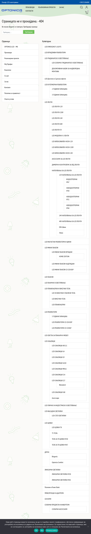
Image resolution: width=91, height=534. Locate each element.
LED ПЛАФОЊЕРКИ (58, 304)
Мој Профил (8, 64)
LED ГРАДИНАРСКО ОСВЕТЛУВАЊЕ (57, 58)
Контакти (29, 11)
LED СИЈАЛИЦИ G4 (58, 351)
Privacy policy (52, 530)
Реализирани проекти (46, 7)
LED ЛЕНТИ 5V (57, 130)
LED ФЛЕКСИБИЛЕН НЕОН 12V (62, 141)
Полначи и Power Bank (52, 487)
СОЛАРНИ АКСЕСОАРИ (59, 509)
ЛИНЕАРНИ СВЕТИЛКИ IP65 (61, 480)
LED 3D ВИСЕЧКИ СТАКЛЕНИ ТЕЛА (63, 293)
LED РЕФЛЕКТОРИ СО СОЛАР (61, 328)
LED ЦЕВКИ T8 (57, 427)
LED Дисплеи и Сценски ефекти (55, 79)
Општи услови (9, 99)
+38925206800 (84, 2)
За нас (61, 7)
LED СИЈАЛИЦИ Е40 (58, 392)
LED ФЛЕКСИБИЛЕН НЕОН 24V (62, 153)
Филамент (62, 385)
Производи (30, 7)
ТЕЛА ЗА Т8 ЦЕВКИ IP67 (60, 445)
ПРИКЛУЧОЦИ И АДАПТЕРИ (54, 493)
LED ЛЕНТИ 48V (57, 124)
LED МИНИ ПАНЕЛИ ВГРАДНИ (62, 252)
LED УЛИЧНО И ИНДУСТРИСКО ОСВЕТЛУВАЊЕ (61, 405)
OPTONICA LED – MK (11, 46)
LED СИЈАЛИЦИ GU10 (59, 363)
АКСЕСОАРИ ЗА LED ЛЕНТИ (61, 159)
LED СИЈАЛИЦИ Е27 (58, 380)
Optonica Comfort (57, 462)
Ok (36, 530)
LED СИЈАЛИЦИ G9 (58, 357)
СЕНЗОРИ (48, 499)
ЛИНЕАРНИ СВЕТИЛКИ (52, 469)
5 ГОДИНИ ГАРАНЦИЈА (59, 316)
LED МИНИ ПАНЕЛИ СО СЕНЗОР (62, 269)
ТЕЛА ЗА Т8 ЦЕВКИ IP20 (60, 439)
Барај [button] (81, 7)
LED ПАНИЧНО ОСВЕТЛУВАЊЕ (55, 283)
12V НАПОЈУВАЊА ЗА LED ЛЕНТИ (70, 175)
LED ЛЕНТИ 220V (57, 112)
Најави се (86, 7)
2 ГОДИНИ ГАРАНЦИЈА (59, 89)
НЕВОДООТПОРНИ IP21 (72, 198)
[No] (88, 526)
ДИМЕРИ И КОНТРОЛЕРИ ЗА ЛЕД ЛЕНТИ (66, 164)
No (42, 530)
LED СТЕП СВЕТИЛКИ (59, 415)
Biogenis (54, 456)
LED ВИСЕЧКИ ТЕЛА (58, 299)
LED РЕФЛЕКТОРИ (51, 312)
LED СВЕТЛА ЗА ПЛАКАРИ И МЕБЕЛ (56, 335)
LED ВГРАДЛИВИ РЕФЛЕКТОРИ (55, 52)
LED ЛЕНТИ (48, 102)
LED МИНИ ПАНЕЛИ (51, 247)
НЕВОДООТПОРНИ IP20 (72, 189)
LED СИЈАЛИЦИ (50, 341)
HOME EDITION (64, 256)
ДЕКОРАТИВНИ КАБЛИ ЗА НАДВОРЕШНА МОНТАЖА (66, 70)
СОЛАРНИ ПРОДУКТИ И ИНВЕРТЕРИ (57, 504)
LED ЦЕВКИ (48, 423)
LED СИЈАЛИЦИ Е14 (58, 374)
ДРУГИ (47, 452)
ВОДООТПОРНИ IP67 (71, 180)
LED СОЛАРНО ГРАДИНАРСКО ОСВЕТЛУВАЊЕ (67, 62)
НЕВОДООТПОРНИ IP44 (72, 206)
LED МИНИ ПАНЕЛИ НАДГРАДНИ (63, 264)
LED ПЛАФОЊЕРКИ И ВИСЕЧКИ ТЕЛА (57, 288)
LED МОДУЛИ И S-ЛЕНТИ (60, 135)
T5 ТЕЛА (54, 433)
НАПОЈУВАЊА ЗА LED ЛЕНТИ (62, 170)
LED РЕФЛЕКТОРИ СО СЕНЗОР (62, 322)
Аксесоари (55, 398)
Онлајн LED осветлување (10, 2)
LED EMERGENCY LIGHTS (53, 46)
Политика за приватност (12, 93)
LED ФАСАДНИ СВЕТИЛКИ (54, 411)
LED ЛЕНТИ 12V (57, 106)
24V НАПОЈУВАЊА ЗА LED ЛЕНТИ (70, 215)
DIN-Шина (62, 227)
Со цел (6, 76)
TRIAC (61, 233)
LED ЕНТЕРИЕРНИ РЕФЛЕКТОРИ (55, 84)
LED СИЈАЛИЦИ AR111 (59, 345)
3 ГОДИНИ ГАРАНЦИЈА (59, 95)
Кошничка (7, 70)
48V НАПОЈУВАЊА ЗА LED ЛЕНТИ (70, 221)
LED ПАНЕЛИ (49, 277)
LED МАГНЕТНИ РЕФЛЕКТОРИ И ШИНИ (58, 242)
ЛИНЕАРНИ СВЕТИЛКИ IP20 (61, 474)
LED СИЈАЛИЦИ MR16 (59, 369)
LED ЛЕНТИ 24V (57, 118)
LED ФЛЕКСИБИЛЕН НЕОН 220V (62, 147)
